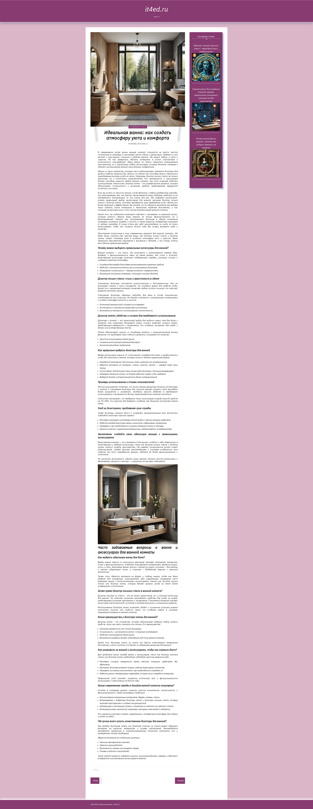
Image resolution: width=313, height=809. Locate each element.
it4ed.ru (156, 9)
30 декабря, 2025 (138, 127)
